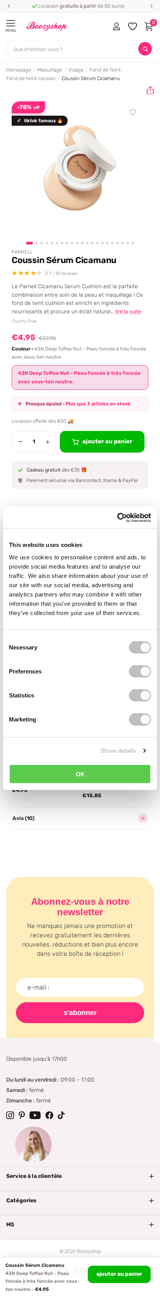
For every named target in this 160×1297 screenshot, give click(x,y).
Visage (75, 70)
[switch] (140, 671)
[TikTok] (61, 1115)
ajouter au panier (119, 1274)
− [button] (20, 441)
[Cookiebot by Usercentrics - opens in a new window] (117, 518)
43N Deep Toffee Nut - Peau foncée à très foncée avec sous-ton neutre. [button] (79, 377)
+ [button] (47, 441)
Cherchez (145, 49)
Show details (118, 750)
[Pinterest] (22, 1115)
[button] (8, 6)
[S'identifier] (116, 26)
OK (80, 774)
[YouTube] (35, 1115)
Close (80, 1176)
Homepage (18, 70)
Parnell (22, 252)
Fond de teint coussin (31, 78)
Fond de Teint (105, 70)
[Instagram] (10, 1115)
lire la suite (128, 311)
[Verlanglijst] (133, 112)
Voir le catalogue (10, 23)
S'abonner (80, 1013)
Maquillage (49, 70)
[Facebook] (49, 1115)
